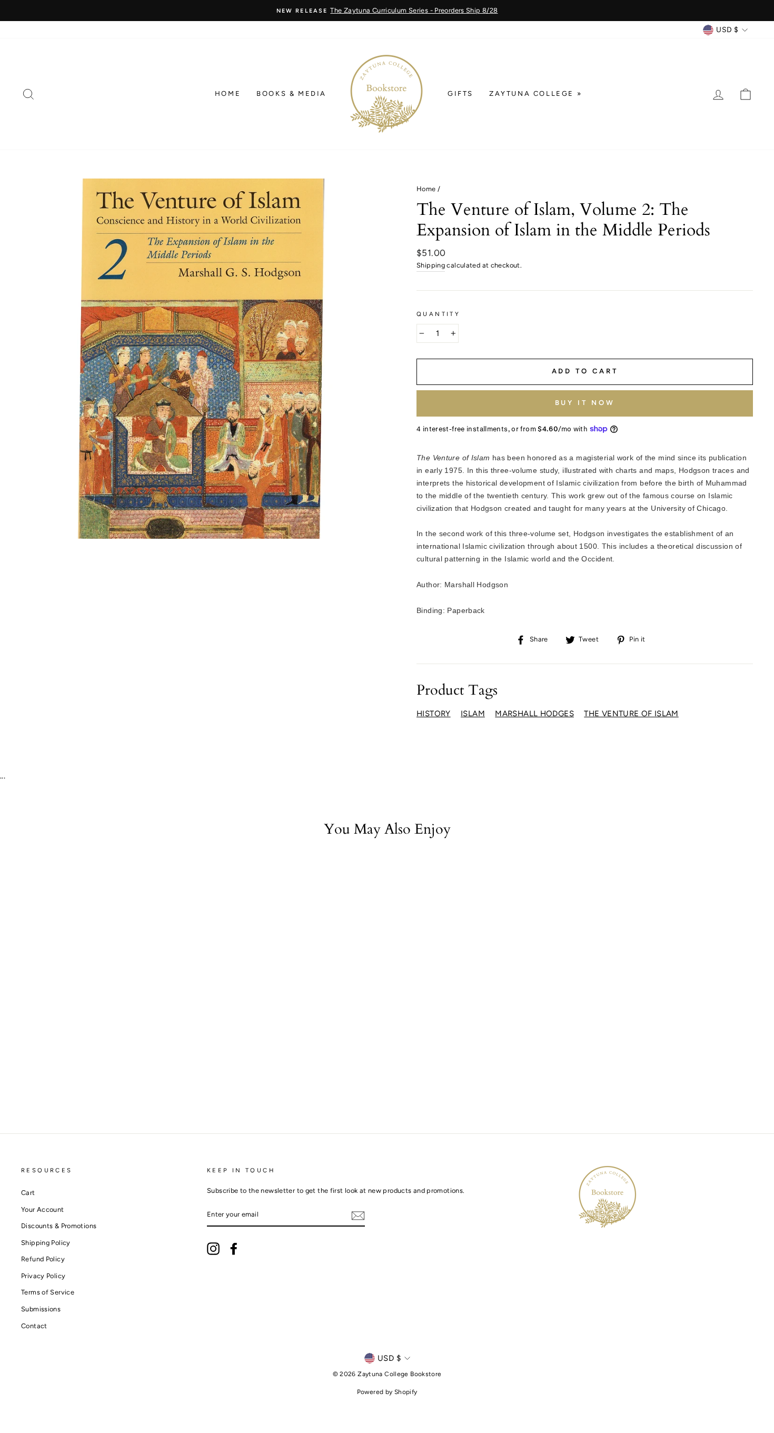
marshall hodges (534, 713)
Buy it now (585, 403)
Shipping (430, 265)
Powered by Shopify (387, 1392)
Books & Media (291, 93)
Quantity (438, 314)
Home (228, 93)
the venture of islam (631, 713)
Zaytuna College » (535, 93)
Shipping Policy (46, 1243)
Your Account (42, 1209)
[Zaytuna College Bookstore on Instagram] (213, 1248)
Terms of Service (47, 1292)
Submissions (41, 1309)
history (433, 713)
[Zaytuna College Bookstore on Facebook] (233, 1248)
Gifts (460, 93)
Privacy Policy (43, 1276)
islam (473, 713)
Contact (34, 1326)
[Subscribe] (358, 1215)
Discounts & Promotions (58, 1226)
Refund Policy (43, 1259)
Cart (28, 1193)
